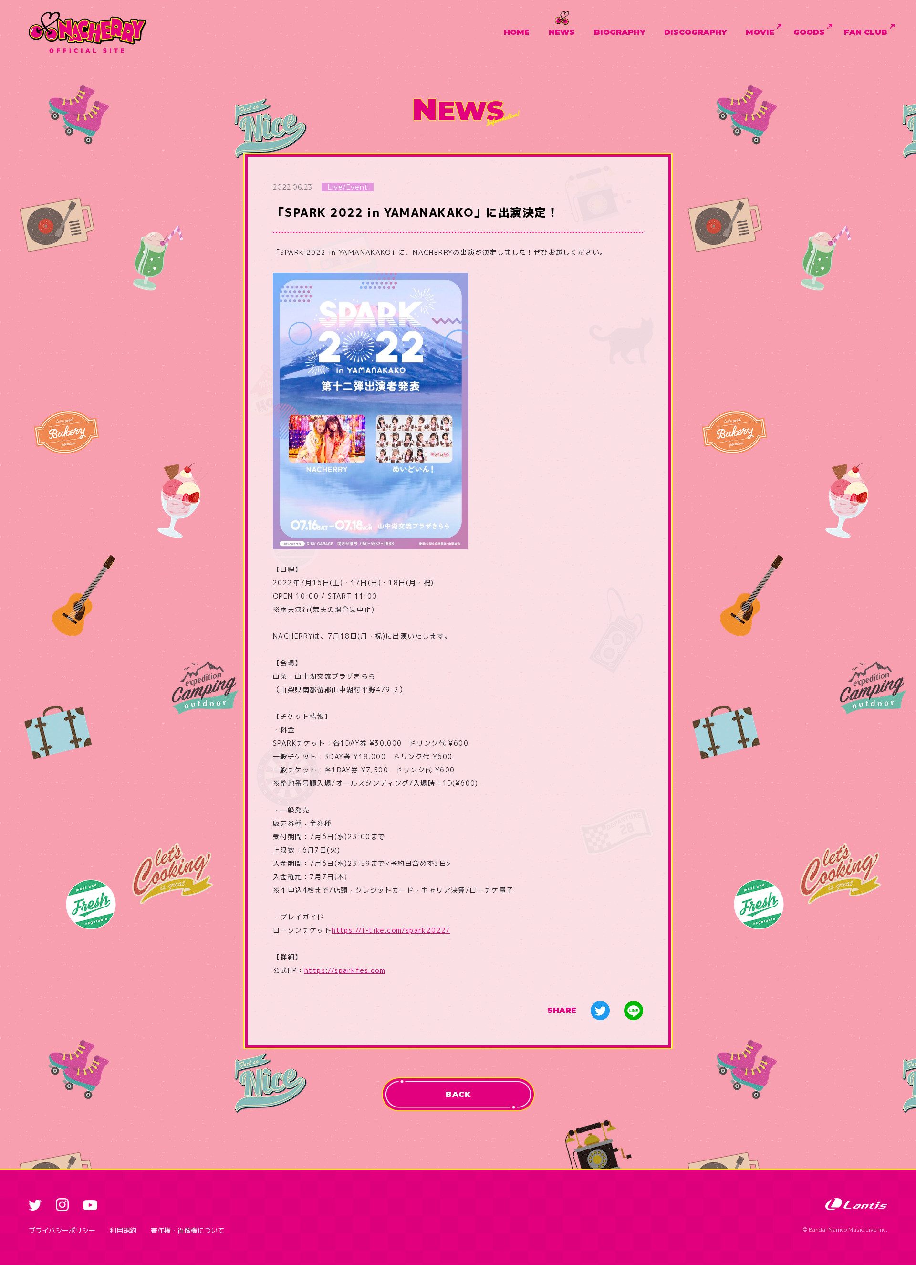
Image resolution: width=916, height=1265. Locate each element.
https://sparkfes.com (344, 970)
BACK (458, 1094)
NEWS (562, 32)
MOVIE (760, 32)
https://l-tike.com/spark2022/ (391, 930)
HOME (517, 32)
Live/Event (347, 187)
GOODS (809, 32)
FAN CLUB (865, 32)
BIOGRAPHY (619, 32)
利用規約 (123, 1230)
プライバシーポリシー (62, 1230)
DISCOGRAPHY (695, 32)
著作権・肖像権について (187, 1230)
